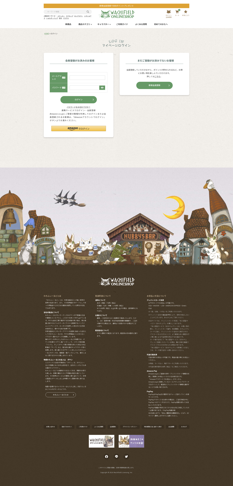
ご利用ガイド (122, 24)
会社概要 (171, 427)
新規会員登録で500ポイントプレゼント (116, 6)
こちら (157, 76)
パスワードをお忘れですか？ (78, 107)
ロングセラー (78, 16)
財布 (60, 18)
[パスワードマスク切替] (102, 88)
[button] (78, 128)
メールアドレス (57, 77)
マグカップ (69, 16)
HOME (46, 34)
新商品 (68, 24)
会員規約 (113, 427)
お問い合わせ (50, 427)
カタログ (184, 427)
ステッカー (61, 16)
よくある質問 (141, 24)
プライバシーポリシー (130, 427)
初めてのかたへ (161, 24)
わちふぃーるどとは (60, 395)
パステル (66, 18)
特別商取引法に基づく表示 (153, 427)
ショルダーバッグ (52, 18)
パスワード (57, 87)
